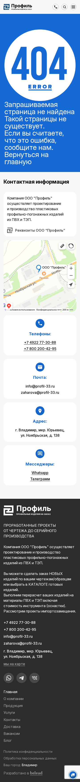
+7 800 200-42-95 (40, 348)
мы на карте (14, 664)
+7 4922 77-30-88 (40, 342)
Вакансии (12, 733)
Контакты (12, 719)
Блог (8, 740)
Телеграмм (40, 479)
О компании (14, 698)
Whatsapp (40, 472)
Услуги (9, 712)
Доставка (12, 726)
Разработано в (23, 773)
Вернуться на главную (26, 158)
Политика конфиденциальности (28, 751)
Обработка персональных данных (30, 758)
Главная (10, 692)
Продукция (13, 705)
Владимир (29, 765)
